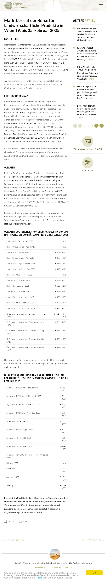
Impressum (40, 567)
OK (94, 572)
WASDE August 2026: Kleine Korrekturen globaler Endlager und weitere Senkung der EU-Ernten (87, 92)
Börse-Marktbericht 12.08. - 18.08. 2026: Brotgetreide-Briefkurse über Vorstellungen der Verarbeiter (87, 73)
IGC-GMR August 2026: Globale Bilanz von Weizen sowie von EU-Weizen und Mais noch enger (87, 53)
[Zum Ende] (101, 126)
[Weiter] (96, 126)
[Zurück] (80, 126)
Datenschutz (55, 567)
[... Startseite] (18, 6)
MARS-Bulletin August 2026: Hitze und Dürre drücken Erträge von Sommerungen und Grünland (87, 34)
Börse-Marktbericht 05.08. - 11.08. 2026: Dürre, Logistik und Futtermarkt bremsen (86, 110)
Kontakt (68, 567)
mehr (39, 577)
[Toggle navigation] (101, 6)
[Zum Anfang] (75, 126)
